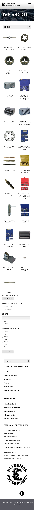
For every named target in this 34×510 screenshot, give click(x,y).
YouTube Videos (9, 411)
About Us (7, 372)
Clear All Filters (8, 298)
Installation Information (12, 408)
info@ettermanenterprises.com (19, 447)
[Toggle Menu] (29, 4)
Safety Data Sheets (10, 404)
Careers (6, 383)
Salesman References (11, 419)
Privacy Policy (8, 386)
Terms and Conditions (11, 390)
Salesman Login (9, 415)
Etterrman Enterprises (19, 502)
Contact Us (7, 379)
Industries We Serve (10, 375)
